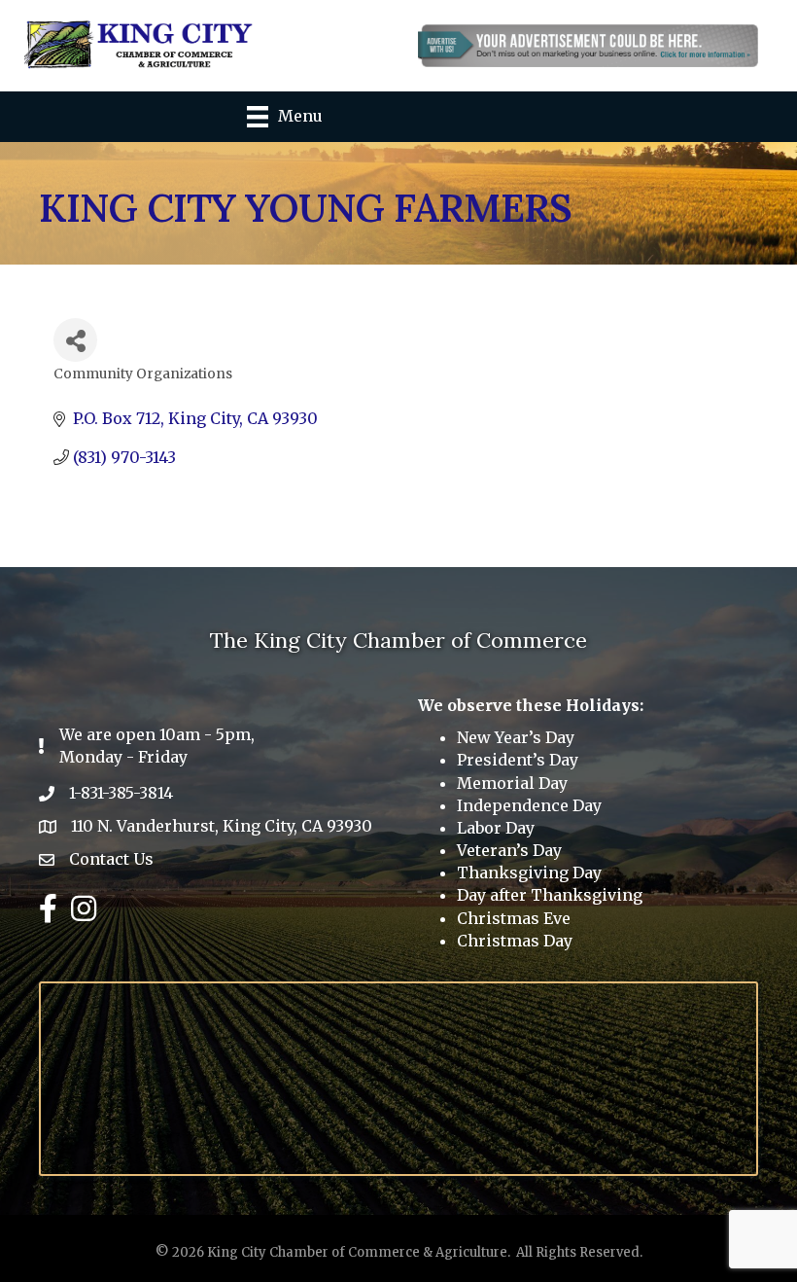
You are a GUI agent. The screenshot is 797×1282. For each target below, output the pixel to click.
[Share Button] (75, 340)
